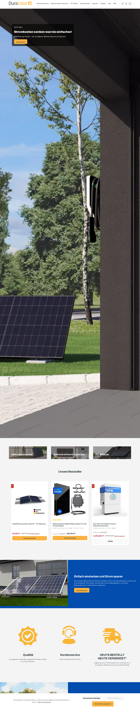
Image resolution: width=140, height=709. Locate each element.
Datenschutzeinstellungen (91, 698)
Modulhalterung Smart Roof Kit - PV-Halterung (28, 524)
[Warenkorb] (130, 3)
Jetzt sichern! (20, 42)
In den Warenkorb (30, 538)
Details (110, 541)
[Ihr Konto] (126, 3)
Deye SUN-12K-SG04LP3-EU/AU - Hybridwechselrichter (105, 525)
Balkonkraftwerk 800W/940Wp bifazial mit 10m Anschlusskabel (70, 525)
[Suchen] (122, 3)
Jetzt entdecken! (81, 590)
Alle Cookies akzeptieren (102, 704)
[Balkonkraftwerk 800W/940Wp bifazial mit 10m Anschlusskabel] (70, 500)
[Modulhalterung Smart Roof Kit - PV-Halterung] (30, 500)
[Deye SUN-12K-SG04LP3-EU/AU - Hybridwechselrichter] (110, 500)
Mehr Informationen (44, 702)
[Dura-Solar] (20, 3)
